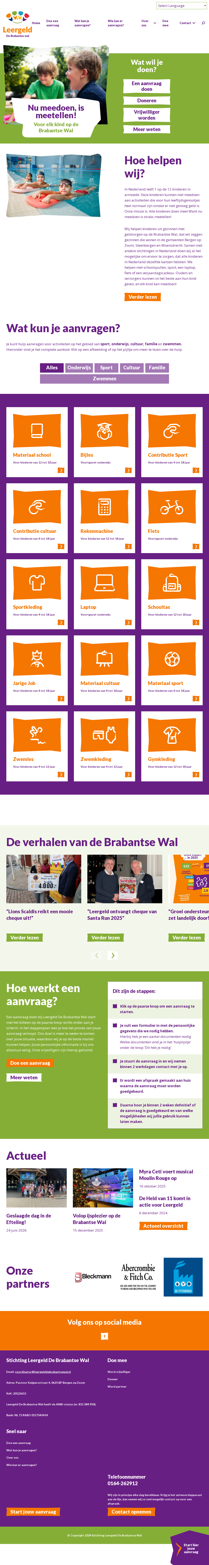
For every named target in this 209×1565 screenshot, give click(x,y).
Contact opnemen (131, 1512)
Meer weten (146, 129)
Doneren (146, 100)
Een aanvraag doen (147, 86)
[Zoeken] (203, 23)
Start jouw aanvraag (33, 1512)
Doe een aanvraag (30, 1063)
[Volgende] (113, 956)
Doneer (113, 1379)
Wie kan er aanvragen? (21, 1465)
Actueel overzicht (163, 1226)
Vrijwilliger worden (147, 115)
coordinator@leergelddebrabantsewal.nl (43, 1371)
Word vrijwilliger (119, 1371)
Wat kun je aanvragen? (21, 1450)
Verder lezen (143, 297)
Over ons (12, 1457)
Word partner (117, 1386)
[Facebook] (104, 1336)
